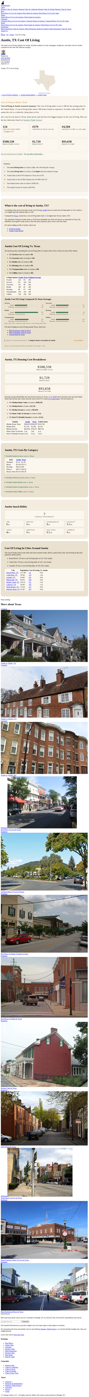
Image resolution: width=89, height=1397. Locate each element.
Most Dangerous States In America (37, 29)
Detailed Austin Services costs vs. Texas (20, 456)
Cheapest (4, 19)
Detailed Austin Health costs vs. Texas (19, 482)
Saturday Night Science (32, 120)
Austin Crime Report (16, 231)
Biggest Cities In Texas (63, 9)
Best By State (10, 1357)
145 (30, 585)
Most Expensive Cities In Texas (20, 331)
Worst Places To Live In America (12, 25)
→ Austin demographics (27, 95)
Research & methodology (14, 1384)
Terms (7, 1391)
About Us (4, 31)
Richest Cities (10, 1349)
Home (3, 35)
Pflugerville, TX (12, 580)
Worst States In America (32, 25)
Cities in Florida (10, 1371)
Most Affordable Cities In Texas (20, 332)
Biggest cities (9, 1365)
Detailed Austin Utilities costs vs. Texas (20, 492)
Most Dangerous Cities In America (13, 29)
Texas (16, 216)
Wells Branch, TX (12, 587)
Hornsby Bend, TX (13, 589)
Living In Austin (14, 229)
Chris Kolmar (5, 58)
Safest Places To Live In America (12, 17)
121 (30, 582)
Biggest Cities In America (9, 9)
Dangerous (4, 27)
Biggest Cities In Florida (46, 9)
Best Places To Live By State (49, 13)
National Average (34, 277)
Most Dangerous (11, 1351)
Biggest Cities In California (28, 9)
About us (8, 1382)
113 (30, 587)
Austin (11, 35)
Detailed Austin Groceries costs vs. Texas (20, 478)
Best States (9, 1355)
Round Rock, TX (12, 573)
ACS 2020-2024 (54, 399)
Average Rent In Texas (17, 334)
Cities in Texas (10, 1369)
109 (30, 580)
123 (30, 575)
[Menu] (2, 33)
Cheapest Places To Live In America (13, 21)
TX (7, 35)
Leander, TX (10, 577)
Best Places (9, 1343)
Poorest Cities (10, 1353)
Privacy (7, 1389)
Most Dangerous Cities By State (60, 29)
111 (30, 573)
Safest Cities (9, 1345)
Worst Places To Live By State (51, 25)
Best (2, 11)
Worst (3, 23)
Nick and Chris (18, 1335)
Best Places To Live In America (12, 13)
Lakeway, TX (11, 585)
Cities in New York (11, 1373)
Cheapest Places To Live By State (57, 21)
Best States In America (31, 13)
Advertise (8, 1387)
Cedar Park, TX (11, 575)
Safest (3, 15)
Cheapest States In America (35, 21)
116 (30, 577)
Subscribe (25, 1321)
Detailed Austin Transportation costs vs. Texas (22, 487)
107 (30, 589)
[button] (44, 340)
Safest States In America (32, 17)
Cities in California (11, 1367)
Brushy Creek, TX (12, 582)
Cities (3, 7)
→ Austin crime (41, 95)
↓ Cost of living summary (9, 95)
